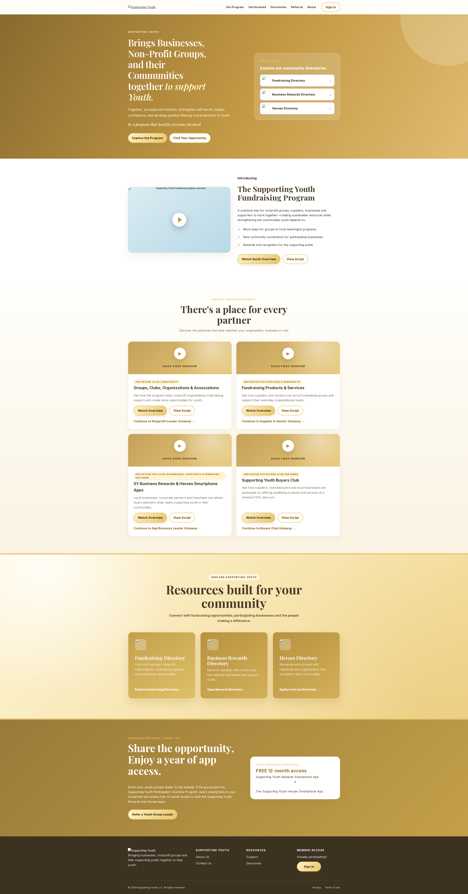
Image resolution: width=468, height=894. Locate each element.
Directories (278, 7)
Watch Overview (150, 410)
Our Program (235, 7)
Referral (297, 7)
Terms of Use (332, 887)
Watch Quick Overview (259, 259)
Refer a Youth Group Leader (152, 814)
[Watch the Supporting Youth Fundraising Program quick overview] (179, 220)
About (311, 7)
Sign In (331, 7)
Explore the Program (147, 138)
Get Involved (257, 7)
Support (252, 857)
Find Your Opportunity (189, 138)
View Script (295, 259)
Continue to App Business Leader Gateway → (167, 528)
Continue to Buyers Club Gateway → (269, 528)
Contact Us (203, 863)
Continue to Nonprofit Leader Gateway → (164, 421)
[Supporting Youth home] (146, 7)
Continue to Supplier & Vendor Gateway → (273, 421)
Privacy (317, 887)
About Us (202, 857)
